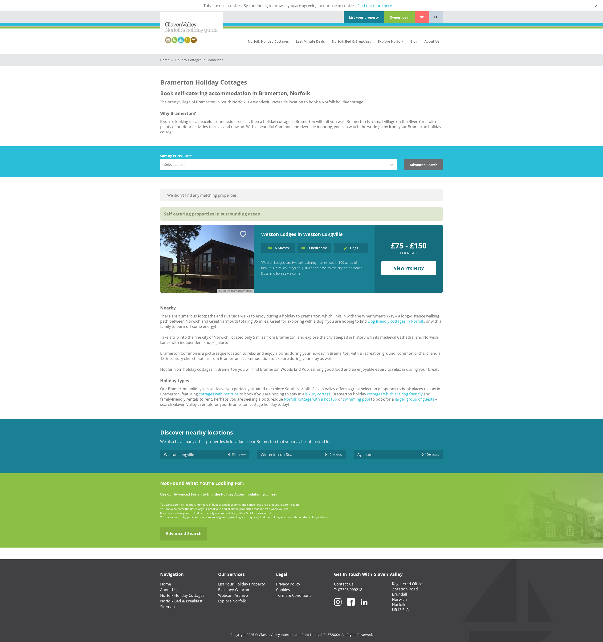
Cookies (283, 589)
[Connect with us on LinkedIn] (364, 607)
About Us (431, 41)
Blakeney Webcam (234, 589)
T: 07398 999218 (348, 589)
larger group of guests (414, 399)
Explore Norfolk (390, 41)
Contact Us (344, 584)
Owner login (399, 17)
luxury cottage (318, 394)
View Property (409, 268)
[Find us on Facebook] (351, 607)
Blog (413, 41)
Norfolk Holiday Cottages (268, 41)
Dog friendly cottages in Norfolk (396, 321)
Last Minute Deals (310, 41)
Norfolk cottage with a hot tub (310, 399)
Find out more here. (375, 5)
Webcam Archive (233, 595)
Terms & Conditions (293, 595)
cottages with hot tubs (219, 394)
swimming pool (356, 399)
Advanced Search (423, 165)
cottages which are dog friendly (395, 394)
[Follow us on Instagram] (338, 607)
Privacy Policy (288, 584)
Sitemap (167, 606)
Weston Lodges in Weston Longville (302, 234)
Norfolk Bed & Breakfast (351, 41)
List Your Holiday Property (241, 584)
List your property (364, 17)
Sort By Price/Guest (176, 156)
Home (165, 60)
